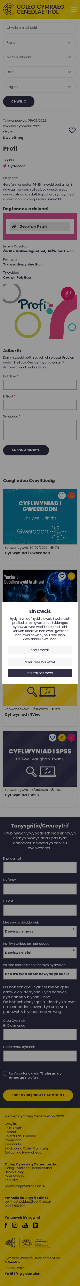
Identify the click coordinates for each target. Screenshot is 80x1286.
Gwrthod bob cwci (40, 662)
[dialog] (40, 643)
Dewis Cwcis (40, 650)
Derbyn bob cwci (40, 673)
